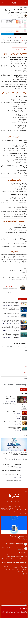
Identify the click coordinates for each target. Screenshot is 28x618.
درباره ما (21, 611)
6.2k (14, 413)
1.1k (3, 305)
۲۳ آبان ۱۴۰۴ (9, 305)
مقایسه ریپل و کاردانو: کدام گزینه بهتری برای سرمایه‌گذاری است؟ (11, 308)
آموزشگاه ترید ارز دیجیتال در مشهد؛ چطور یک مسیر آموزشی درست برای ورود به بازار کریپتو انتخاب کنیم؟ (14, 555)
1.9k (14, 418)
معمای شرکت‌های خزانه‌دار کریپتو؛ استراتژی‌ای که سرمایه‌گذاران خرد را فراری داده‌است (10, 334)
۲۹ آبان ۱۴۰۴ (18, 430)
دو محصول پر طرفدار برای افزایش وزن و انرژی (9, 397)
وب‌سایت (25, 378)
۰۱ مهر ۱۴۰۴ (18, 413)
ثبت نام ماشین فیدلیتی (5, 612)
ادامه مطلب (24, 408)
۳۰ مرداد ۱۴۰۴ (10, 330)
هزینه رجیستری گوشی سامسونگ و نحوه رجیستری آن (18, 537)
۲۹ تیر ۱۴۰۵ (18, 477)
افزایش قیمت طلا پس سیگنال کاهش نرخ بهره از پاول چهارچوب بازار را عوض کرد (10, 321)
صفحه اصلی (25, 7)
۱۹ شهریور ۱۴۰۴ (12, 401)
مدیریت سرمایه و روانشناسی (22, 612)
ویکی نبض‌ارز (13, 612)
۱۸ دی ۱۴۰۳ (18, 418)
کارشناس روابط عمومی (14, 316)
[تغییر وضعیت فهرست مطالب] (24, 49)
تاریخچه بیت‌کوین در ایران (16, 416)
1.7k (14, 430)
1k (17, 318)
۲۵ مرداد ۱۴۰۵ (16, 456)
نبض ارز (25, 611)
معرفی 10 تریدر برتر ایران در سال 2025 (14, 411)
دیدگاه (25, 350)
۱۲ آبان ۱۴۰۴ (9, 311)
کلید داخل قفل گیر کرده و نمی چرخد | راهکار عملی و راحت (12, 547)
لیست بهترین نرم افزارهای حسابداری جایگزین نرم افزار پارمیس (11, 475)
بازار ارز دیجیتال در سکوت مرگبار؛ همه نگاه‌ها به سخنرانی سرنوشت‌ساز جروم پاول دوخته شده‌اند (10, 327)
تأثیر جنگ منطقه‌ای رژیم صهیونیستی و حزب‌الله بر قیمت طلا (12, 422)
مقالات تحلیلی (15, 7)
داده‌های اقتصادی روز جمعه (18, 37)
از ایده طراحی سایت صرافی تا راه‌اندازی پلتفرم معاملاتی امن (16, 562)
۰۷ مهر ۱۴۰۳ (18, 424)
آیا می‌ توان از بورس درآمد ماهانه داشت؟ (13, 480)
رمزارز (22, 40)
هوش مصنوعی (5, 611)
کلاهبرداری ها (11, 611)
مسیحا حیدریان (15, 305)
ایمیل (25, 372)
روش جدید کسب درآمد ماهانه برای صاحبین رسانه (11, 470)
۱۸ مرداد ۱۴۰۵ (18, 471)
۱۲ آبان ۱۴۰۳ (11, 15)
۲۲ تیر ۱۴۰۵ (18, 481)
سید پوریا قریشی (14, 323)
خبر (25, 450)
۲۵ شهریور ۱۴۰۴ (7, 316)
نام (26, 367)
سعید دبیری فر (18, 15)
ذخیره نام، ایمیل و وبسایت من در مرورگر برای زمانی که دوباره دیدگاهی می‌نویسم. (15, 385)
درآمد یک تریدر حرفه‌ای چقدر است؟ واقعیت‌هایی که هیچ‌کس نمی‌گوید (14, 428)
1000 (14, 467)
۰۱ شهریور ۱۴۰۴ (9, 323)
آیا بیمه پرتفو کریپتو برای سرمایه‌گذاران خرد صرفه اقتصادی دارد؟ (15, 558)
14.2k (5, 401)
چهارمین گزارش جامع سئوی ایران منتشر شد (10, 314)
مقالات (21, 7)
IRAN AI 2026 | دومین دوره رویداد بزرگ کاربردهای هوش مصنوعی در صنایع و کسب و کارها (15, 453)
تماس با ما (17, 611)
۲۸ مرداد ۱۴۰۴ (10, 337)
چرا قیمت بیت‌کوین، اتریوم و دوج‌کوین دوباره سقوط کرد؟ (11, 303)
